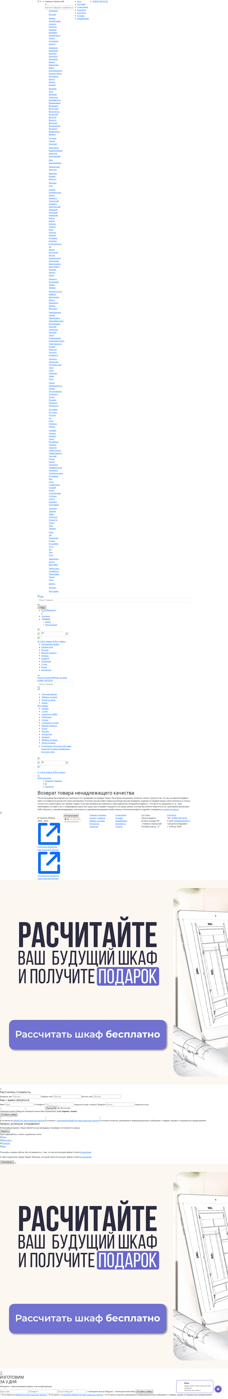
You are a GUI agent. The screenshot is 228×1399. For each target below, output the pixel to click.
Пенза (52, 383)
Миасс (52, 300)
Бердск (52, 62)
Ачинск (52, 44)
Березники (54, 65)
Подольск (53, 394)
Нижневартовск (56, 321)
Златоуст (53, 169)
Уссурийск (53, 543)
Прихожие (46, 661)
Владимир (53, 106)
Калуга (52, 195)
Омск (51, 367)
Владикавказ (54, 103)
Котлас (52, 255)
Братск (52, 79)
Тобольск (53, 517)
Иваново (53, 173)
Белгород (53, 56)
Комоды (45, 655)
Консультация (71, 815)
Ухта (51, 555)
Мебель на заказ (97, 821)
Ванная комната (48, 653)
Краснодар (54, 261)
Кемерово (53, 215)
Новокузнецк (55, 338)
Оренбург (53, 10)
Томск (51, 523)
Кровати (45, 658)
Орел (51, 370)
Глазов (52, 141)
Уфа (50, 552)
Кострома (53, 252)
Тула (51, 525)
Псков (51, 397)
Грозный (53, 144)
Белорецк (53, 59)
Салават (52, 430)
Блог (79, 1)
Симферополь (55, 467)
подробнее (85, 1152)
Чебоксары (54, 568)
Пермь (52, 388)
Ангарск (52, 24)
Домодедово (55, 156)
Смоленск (53, 470)
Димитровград (55, 150)
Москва (52, 14)
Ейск (51, 160)
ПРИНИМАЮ (7, 1162)
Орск (51, 379)
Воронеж (53, 123)
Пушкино (53, 403)
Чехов (51, 577)
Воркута (52, 120)
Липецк (52, 287)
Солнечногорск (56, 473)
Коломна (53, 238)
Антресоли (46, 670)
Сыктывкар (54, 504)
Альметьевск (55, 21)
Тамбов (52, 511)
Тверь (51, 514)
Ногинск (53, 352)
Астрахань (54, 41)
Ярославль (54, 591)
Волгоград (53, 108)
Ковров (52, 235)
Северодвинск (55, 453)
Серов (52, 462)
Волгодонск (54, 111)
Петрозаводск (55, 391)
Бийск (51, 68)
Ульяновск (54, 538)
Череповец (54, 574)
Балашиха (53, 50)
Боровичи (53, 76)
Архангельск (54, 35)
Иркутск (52, 179)
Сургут (52, 499)
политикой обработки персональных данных (78, 1120)
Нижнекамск (54, 324)
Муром (52, 305)
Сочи (51, 482)
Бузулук (52, 85)
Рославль (53, 409)
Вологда (52, 117)
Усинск (52, 541)
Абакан (52, 18)
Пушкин (52, 400)
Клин (51, 229)
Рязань (52, 426)
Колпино (53, 241)
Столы (44, 664)
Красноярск (54, 266)
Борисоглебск (55, 73)
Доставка (81, 4)
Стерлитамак (55, 493)
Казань (52, 189)
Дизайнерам (83, 18)
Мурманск (53, 303)
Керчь (52, 218)
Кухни (44, 667)
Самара (52, 433)
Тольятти (53, 520)
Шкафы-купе (47, 647)
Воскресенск (54, 126)
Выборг (52, 134)
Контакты (81, 13)
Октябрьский (55, 364)
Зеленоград (54, 167)
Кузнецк (52, 269)
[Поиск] (38, 604)
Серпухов (53, 464)
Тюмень (52, 528)
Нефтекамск (54, 318)
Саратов (53, 447)
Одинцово (53, 362)
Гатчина (52, 138)
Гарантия (81, 10)
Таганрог (53, 508)
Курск (51, 275)
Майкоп (52, 294)
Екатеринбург (55, 163)
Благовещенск (55, 70)
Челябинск (54, 571)
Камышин (53, 209)
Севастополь (55, 450)
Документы (120, 823)
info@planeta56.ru (182, 821)
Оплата (118, 826)
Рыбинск (53, 424)
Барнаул (53, 53)
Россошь (53, 412)
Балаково (53, 48)
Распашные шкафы (50, 644)
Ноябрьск (53, 355)
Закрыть (5, 1131)
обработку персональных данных (29, 1120)
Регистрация (51, 624)
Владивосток (55, 100)
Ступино (53, 496)
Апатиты (53, 27)
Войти (48, 622)
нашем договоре (171, 809)
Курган (52, 272)
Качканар (53, 212)
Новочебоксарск (56, 341)
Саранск (52, 444)
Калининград (55, 192)
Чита (51, 580)
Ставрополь (54, 484)
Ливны (52, 285)
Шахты (52, 583)
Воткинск (53, 128)
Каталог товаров (97, 818)
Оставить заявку (8, 1114)
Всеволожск (54, 131)
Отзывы (81, 15)
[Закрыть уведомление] (15, 1162)
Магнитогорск (55, 291)
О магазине (82, 7)
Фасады (44, 650)
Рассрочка (57, 746)
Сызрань (53, 502)
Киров (52, 221)
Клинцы (52, 232)
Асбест (52, 38)
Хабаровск (54, 559)
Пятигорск (54, 405)
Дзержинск (54, 147)
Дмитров (53, 153)
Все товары (43, 705)
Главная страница (97, 815)
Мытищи (53, 308)
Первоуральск (55, 385)
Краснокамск (55, 264)
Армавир (53, 32)
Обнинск (53, 359)
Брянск (52, 82)
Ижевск (52, 176)
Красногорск (55, 258)
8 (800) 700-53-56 (100, 1)
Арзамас (53, 29)
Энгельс (52, 587)
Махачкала (54, 297)
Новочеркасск (55, 344)
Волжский (53, 114)
